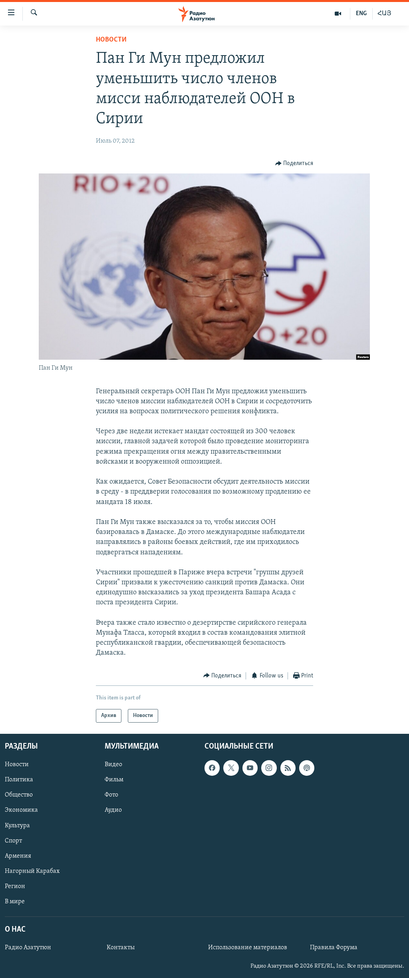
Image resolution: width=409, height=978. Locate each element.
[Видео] (338, 13)
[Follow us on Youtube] (250, 767)
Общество (19, 795)
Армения (18, 856)
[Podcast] (306, 767)
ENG (361, 13)
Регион (15, 886)
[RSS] (288, 767)
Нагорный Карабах (32, 871)
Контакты (121, 947)
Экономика (21, 810)
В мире (15, 901)
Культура (17, 826)
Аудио (113, 810)
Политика (19, 780)
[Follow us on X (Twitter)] (230, 767)
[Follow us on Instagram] (268, 767)
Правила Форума (333, 947)
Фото (111, 795)
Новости (111, 40)
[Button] (294, 163)
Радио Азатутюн (28, 947)
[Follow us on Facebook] (212, 767)
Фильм (114, 780)
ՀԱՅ (384, 13)
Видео (113, 764)
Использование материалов (247, 947)
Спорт (13, 841)
